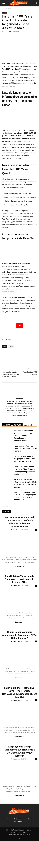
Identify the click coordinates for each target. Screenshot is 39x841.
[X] (9, 37)
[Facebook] (4, 37)
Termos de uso (15, 832)
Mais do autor (28, 425)
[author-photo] (19, 395)
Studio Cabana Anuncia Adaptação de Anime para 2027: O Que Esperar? (25, 458)
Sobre (29, 830)
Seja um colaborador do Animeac (19, 834)
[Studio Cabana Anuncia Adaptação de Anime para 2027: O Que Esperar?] (7, 459)
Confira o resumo (26, 83)
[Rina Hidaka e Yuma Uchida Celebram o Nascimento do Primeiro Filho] (7, 448)
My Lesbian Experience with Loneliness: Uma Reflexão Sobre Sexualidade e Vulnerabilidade (23, 436)
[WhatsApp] (19, 37)
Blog (7, 830)
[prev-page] (3, 505)
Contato (24, 832)
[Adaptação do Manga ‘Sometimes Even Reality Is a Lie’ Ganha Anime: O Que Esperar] (7, 482)
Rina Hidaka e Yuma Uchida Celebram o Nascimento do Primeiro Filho (25, 448)
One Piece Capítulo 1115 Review (28, 373)
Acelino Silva (15, 530)
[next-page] (7, 505)
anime (33, 63)
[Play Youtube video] (19, 325)
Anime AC (8, 32)
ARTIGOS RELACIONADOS (12, 425)
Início (3, 8)
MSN (9, 339)
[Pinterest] (14, 37)
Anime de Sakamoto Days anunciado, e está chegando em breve (10, 374)
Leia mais (18, 566)
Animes (9, 8)
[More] (24, 37)
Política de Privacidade (18, 830)
